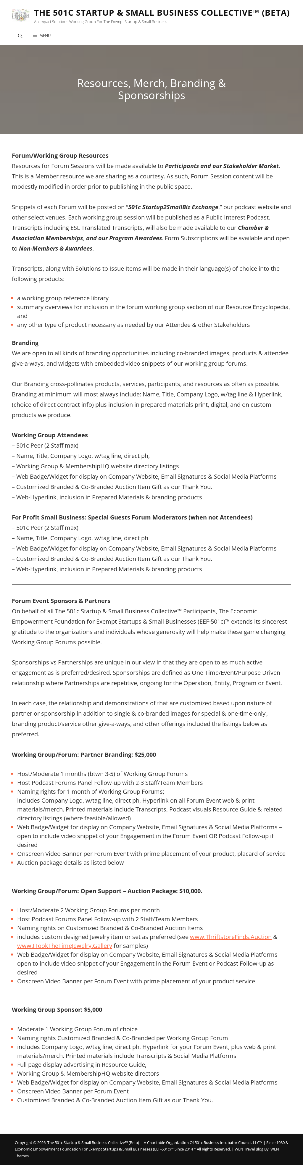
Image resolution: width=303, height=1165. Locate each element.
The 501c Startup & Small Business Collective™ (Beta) (162, 12)
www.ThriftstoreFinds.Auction (231, 937)
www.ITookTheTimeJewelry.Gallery (64, 946)
